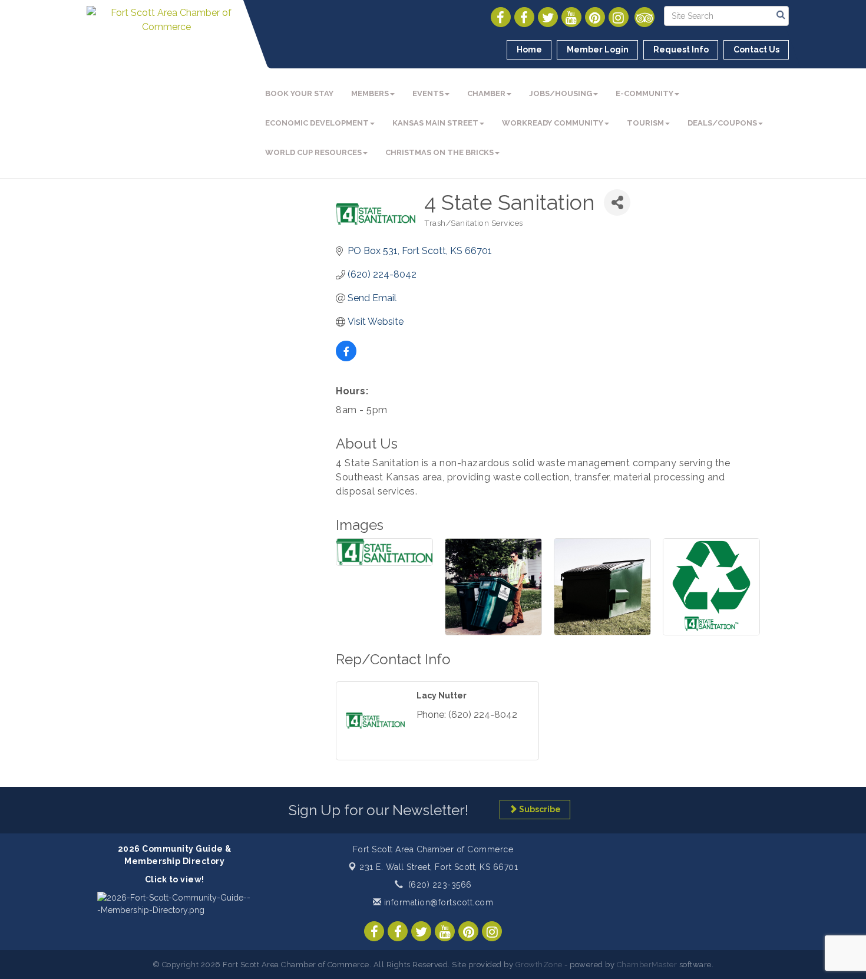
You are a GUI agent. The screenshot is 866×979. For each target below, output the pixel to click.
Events (428, 93)
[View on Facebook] (346, 358)
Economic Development (317, 122)
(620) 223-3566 (440, 884)
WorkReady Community (552, 122)
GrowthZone (539, 964)
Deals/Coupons (722, 122)
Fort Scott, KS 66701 (438, 867)
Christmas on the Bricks (439, 152)
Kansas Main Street (435, 122)
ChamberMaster (647, 964)
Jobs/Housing (560, 93)
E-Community (644, 93)
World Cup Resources (313, 152)
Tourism (645, 122)
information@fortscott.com (437, 902)
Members (370, 93)
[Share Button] (617, 202)
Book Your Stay (299, 93)
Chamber (486, 93)
